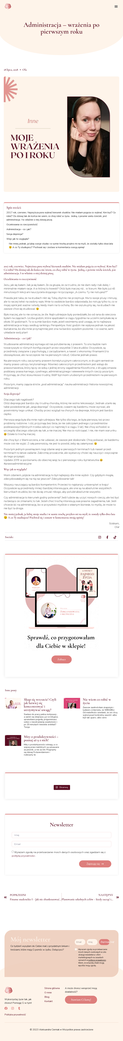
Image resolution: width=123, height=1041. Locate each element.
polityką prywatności (24, 855)
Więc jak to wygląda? (17, 239)
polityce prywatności (97, 960)
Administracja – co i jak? (18, 229)
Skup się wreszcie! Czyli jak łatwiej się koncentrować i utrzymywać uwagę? (40, 704)
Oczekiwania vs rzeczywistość (22, 224)
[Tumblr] (19, 1008)
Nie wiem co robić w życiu (97, 701)
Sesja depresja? (14, 234)
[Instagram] (12, 1008)
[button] (116, 6)
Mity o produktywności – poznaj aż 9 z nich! (41, 738)
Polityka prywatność (15, 1014)
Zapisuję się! (105, 942)
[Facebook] (6, 1008)
